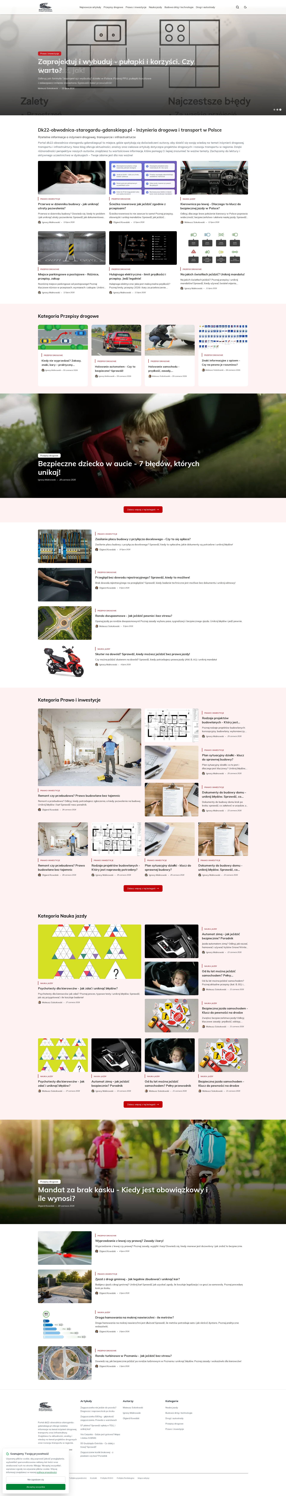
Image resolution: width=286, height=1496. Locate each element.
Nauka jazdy (155, 7)
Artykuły (86, 1401)
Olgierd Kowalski (46, 1206)
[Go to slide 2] (277, 110)
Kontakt (93, 1478)
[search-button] (237, 7)
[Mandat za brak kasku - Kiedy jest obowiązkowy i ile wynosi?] (143, 1172)
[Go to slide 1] (274, 110)
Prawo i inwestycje (136, 7)
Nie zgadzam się (36, 1479)
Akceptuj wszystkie (36, 1487)
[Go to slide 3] (280, 110)
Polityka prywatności (78, 1478)
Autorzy (128, 1401)
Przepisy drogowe (113, 7)
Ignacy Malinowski (47, 88)
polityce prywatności (47, 1472)
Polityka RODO (106, 1478)
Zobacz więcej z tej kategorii (141, 509)
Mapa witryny (143, 1478)
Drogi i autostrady (205, 7)
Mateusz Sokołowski (133, 1407)
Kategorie (171, 1401)
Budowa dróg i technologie (178, 7)
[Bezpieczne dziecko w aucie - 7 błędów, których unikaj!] (143, 446)
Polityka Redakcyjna (125, 1478)
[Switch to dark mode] (245, 7)
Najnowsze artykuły (90, 7)
